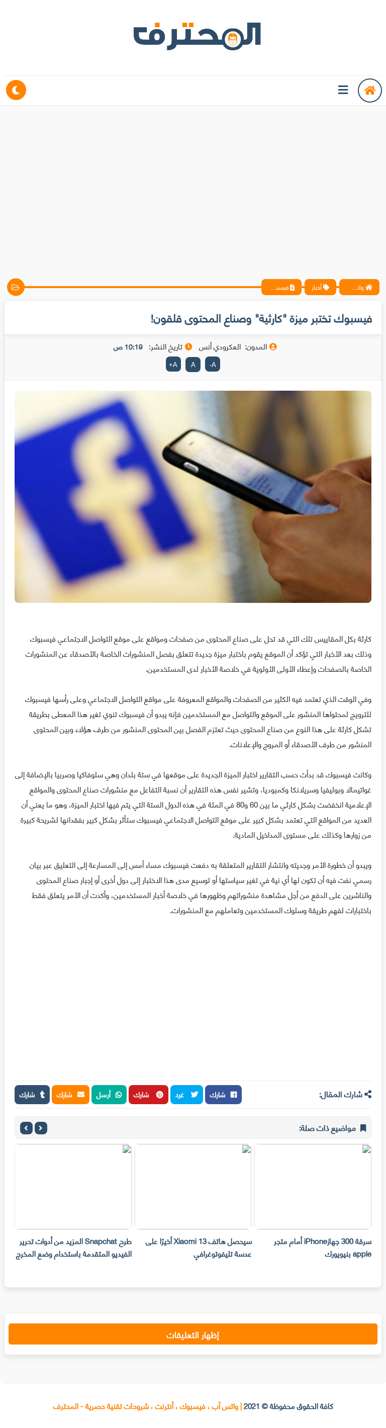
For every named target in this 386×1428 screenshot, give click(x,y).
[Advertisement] (193, 183)
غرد (180, 1094)
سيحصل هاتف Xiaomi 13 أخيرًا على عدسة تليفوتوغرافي (199, 1247)
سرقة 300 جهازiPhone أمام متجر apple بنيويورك (322, 1247)
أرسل (103, 1094)
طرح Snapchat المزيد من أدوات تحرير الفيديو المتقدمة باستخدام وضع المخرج (74, 1247)
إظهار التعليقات (193, 1334)
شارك (218, 1094)
